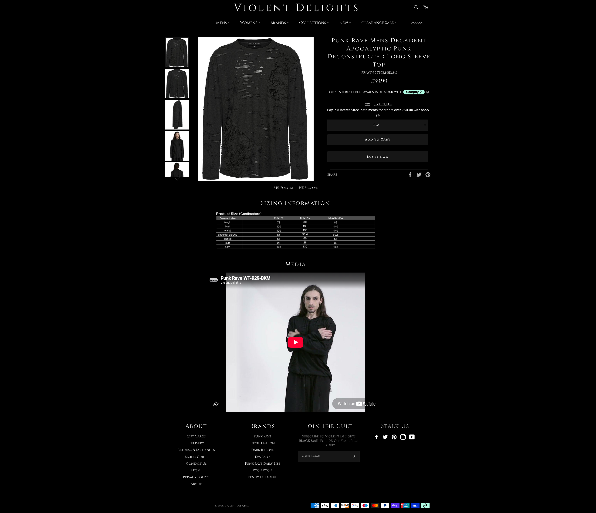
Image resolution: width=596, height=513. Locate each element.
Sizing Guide (196, 457)
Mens (222, 22)
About (196, 484)
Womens (249, 22)
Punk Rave (262, 436)
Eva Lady (262, 457)
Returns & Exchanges (196, 450)
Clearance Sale (378, 22)
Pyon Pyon (262, 470)
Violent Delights (237, 505)
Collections (313, 22)
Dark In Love (262, 450)
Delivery (196, 443)
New (344, 22)
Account (418, 22)
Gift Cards (196, 436)
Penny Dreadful (262, 477)
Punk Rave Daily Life (262, 463)
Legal (196, 470)
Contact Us (196, 463)
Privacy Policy (196, 477)
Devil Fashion (263, 443)
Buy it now (378, 157)
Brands (279, 22)
